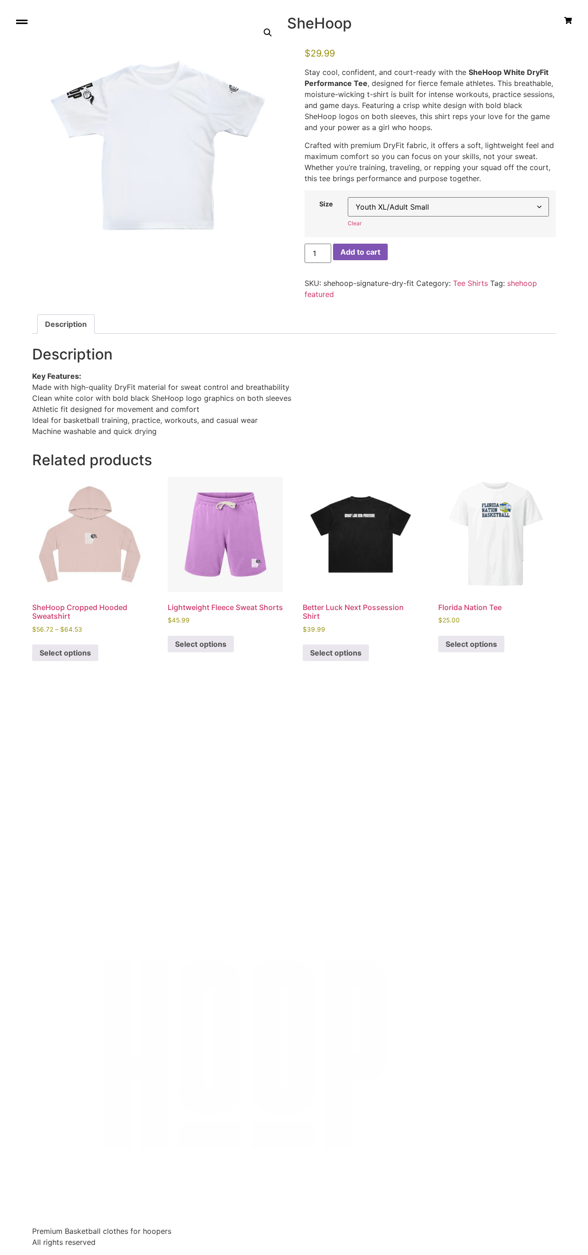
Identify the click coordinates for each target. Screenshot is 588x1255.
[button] (268, 32)
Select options (65, 652)
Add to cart (360, 252)
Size (326, 204)
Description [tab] (66, 324)
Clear (355, 223)
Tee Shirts (470, 283)
